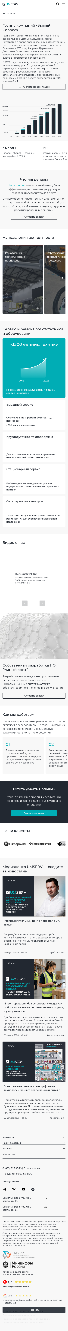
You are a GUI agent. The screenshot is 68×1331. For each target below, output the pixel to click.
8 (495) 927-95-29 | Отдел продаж (21, 1168)
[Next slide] (62, 278)
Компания (9, 1137)
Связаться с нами (34, 813)
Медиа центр (10, 1154)
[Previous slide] (25, 603)
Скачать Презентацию (36, 86)
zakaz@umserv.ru (12, 1181)
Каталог (7, 1148)
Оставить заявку (34, 216)
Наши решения (12, 1143)
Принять (34, 1309)
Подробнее (9, 1302)
